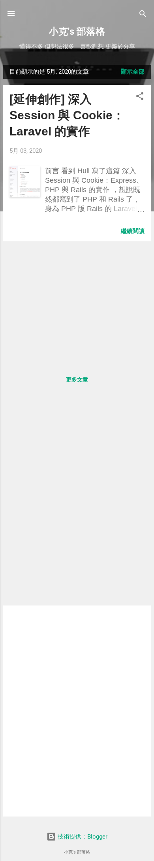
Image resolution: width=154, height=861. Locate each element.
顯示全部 (133, 71)
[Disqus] (77, 500)
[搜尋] (143, 14)
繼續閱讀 (133, 231)
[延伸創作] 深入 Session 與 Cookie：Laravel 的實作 (66, 115)
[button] (140, 96)
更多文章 (77, 379)
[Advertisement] (77, 303)
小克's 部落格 (77, 31)
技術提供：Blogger (81, 836)
